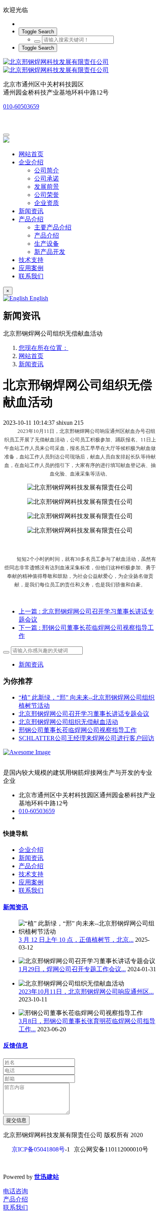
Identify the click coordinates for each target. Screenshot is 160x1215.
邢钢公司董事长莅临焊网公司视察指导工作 (78, 730)
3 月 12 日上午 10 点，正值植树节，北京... (76, 939)
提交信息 (16, 1120)
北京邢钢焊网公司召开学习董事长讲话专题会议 (84, 713)
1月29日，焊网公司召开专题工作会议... (72, 969)
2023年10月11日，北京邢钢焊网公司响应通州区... (86, 991)
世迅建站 (46, 1177)
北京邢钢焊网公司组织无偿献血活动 (68, 722)
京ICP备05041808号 (38, 1149)
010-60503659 (21, 106)
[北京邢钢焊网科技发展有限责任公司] (80, 66)
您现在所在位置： (43, 348)
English (38, 298)
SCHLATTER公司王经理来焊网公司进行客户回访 (86, 738)
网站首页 (31, 154)
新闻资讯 (31, 364)
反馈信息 (15, 1045)
